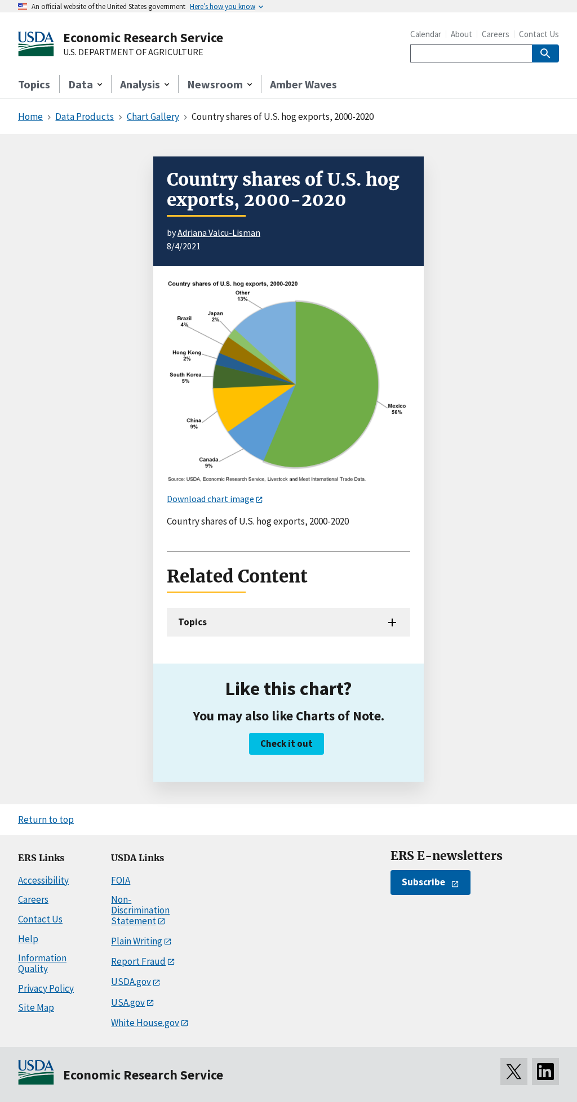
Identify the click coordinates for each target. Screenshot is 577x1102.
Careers (495, 34)
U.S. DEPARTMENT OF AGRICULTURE (133, 52)
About (461, 34)
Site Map (36, 1007)
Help (28, 939)
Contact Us (539, 34)
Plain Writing (136, 941)
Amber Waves (303, 84)
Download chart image (210, 498)
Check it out (286, 743)
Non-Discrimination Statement (140, 909)
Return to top (46, 819)
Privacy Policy (46, 988)
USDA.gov (131, 981)
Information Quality (42, 963)
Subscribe (423, 882)
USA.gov (128, 1002)
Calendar (425, 34)
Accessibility (43, 880)
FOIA (120, 880)
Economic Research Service (143, 37)
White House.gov (145, 1022)
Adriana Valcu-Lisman (218, 232)
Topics (34, 84)
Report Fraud (138, 961)
